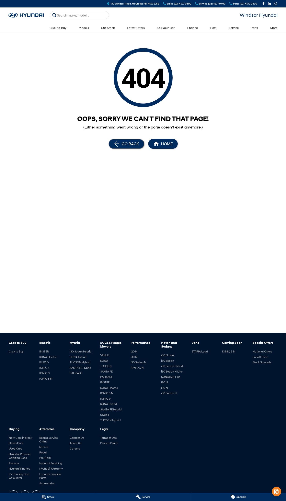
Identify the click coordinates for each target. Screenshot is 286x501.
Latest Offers (136, 27)
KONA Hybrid (78, 357)
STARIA (104, 415)
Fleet (213, 27)
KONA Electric (48, 357)
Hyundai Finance (19, 468)
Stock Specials (262, 362)
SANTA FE (106, 371)
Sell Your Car (166, 27)
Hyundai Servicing (50, 463)
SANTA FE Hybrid (80, 367)
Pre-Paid (45, 457)
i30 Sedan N (138, 362)
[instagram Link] (275, 3)
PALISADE (76, 373)
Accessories (47, 483)
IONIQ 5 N (45, 378)
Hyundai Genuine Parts (50, 476)
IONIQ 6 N (228, 351)
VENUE (104, 355)
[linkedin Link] (269, 3)
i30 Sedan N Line (172, 371)
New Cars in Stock (20, 437)
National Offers (262, 351)
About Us (75, 443)
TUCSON (106, 366)
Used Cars (15, 448)
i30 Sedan (167, 360)
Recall (43, 452)
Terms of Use (108, 437)
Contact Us (77, 437)
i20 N (134, 351)
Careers (75, 448)
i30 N (134, 357)
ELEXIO (44, 362)
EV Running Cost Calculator (19, 476)
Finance (192, 27)
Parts (254, 27)
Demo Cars (16, 443)
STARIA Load (200, 351)
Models (84, 27)
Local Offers (260, 357)
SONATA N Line (170, 376)
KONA (104, 360)
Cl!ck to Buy (58, 27)
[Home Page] (26, 15)
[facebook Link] (263, 3)
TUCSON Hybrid (80, 362)
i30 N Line (167, 355)
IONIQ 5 (44, 367)
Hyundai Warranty (51, 468)
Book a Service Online (48, 439)
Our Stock (108, 27)
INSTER (44, 351)
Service (234, 27)
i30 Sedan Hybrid (81, 351)
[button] (276, 491)
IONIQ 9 (44, 373)
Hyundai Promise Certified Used (19, 456)
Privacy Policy (109, 443)
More (274, 27)
